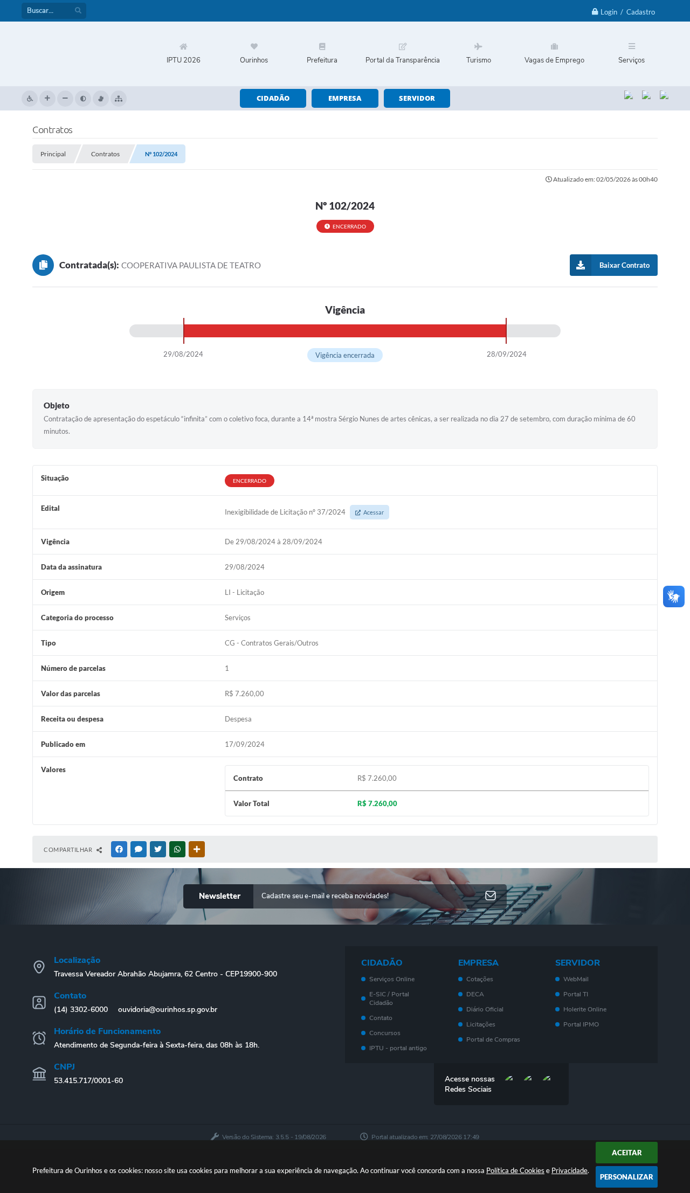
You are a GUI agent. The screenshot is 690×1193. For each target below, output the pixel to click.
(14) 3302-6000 (81, 1009)
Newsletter (219, 896)
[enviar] (490, 896)
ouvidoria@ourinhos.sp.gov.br (167, 1009)
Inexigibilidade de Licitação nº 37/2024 (304, 512)
